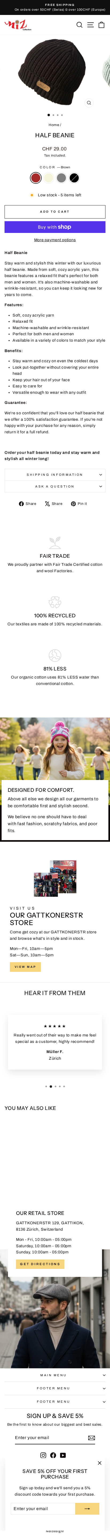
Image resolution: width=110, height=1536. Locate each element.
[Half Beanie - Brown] (15, 1176)
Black (74, 178)
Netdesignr (55, 1531)
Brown (35, 178)
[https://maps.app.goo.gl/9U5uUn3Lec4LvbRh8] (55, 1281)
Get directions (40, 1264)
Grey (61, 178)
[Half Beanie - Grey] (27, 1176)
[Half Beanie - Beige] (21, 1176)
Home (54, 125)
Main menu (53, 1375)
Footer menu (53, 1388)
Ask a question (54, 486)
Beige (48, 178)
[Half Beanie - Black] (33, 1176)
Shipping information (55, 474)
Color (55, 167)
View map (25, 966)
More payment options (55, 240)
